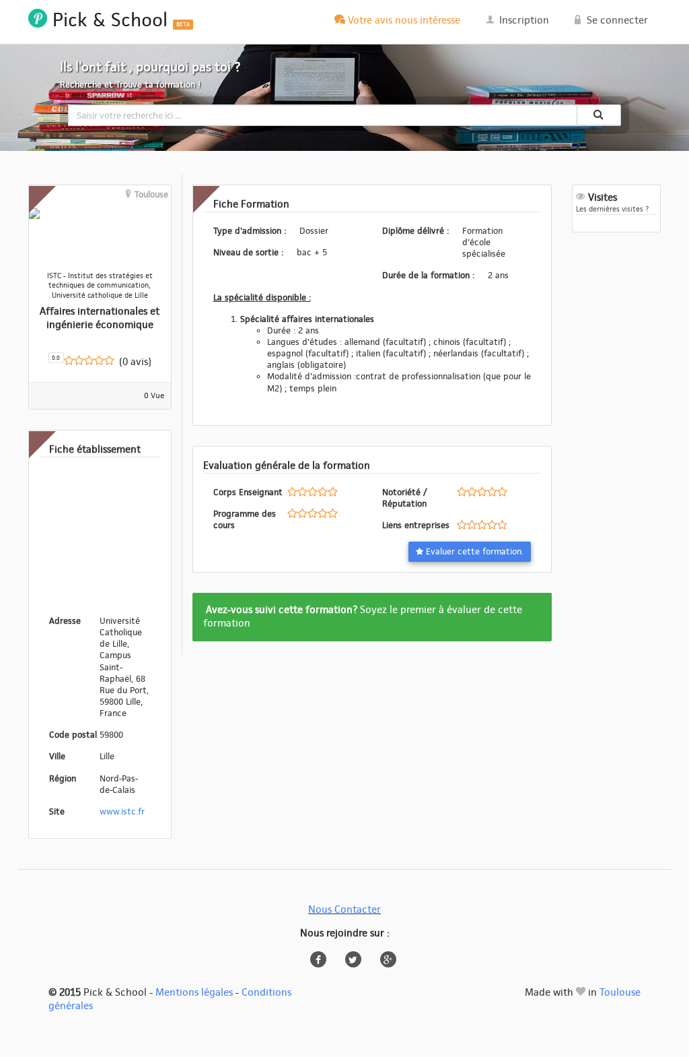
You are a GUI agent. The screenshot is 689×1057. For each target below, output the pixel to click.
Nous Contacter (344, 909)
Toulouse (620, 992)
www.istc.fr (122, 811)
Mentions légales (194, 992)
